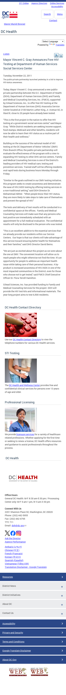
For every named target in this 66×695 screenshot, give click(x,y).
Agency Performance (15, 541)
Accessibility (57, 6)
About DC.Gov (9, 659)
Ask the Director (13, 538)
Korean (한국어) (13, 556)
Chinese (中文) (12, 550)
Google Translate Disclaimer (16, 650)
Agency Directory (39, 3)
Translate (60, 44)
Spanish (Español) (14, 560)
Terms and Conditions (13, 641)
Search (47, 14)
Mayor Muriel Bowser (14, 23)
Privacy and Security (12, 632)
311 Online (24, 3)
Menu (60, 14)
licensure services (25, 434)
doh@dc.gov (18, 525)
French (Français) (14, 553)
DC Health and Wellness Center (24, 385)
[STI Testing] (21, 381)
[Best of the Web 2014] (18, 676)
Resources (7, 576)
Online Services (57, 3)
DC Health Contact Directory (27, 339)
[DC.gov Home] (10, 18)
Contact (53, 20)
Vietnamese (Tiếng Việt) (17, 563)
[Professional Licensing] (21, 430)
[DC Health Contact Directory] (21, 336)
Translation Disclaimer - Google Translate (26, 567)
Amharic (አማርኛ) (13, 546)
